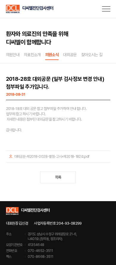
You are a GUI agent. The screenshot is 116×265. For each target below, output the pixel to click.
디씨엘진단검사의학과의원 (30, 9)
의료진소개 (32, 54)
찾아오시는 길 (92, 54)
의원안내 (12, 54)
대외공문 (69, 54)
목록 (58, 177)
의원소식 (52, 54)
